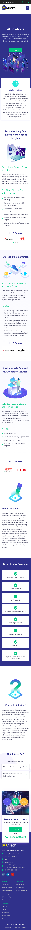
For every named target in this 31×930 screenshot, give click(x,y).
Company (5, 903)
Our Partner (5, 912)
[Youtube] (12, 874)
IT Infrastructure (7, 891)
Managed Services (21, 891)
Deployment (20, 884)
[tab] (15, 767)
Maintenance (20, 887)
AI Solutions (5, 884)
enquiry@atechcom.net (9, 2)
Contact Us (5, 909)
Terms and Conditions (20, 928)
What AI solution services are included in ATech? (12, 775)
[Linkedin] (7, 874)
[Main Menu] (27, 8)
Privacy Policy (9, 928)
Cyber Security (6, 897)
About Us (4, 906)
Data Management (7, 887)
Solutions (5, 881)
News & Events (6, 919)
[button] (15, 50)
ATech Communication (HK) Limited (13, 850)
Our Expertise (6, 916)
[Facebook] (3, 874)
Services (19, 881)
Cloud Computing (7, 894)
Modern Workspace (8, 900)
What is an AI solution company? (13, 767)
